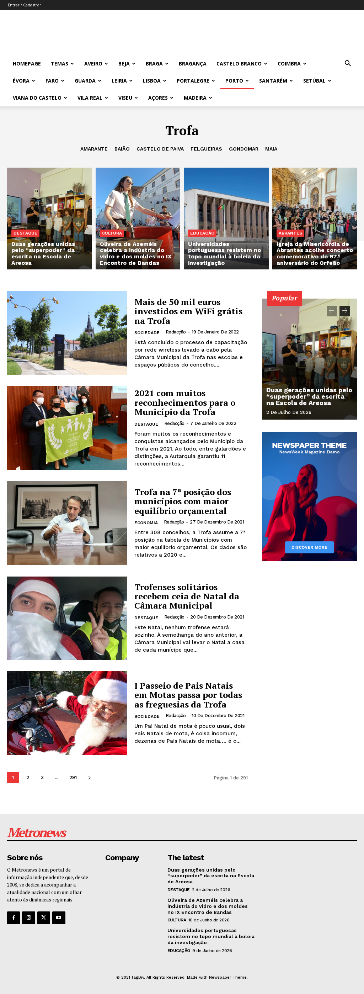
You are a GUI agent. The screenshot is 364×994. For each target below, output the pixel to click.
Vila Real (89, 97)
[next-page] (89, 777)
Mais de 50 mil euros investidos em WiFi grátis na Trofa (188, 311)
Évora (21, 80)
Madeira (195, 97)
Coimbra (289, 63)
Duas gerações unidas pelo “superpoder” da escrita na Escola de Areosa (309, 396)
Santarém (273, 80)
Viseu (125, 97)
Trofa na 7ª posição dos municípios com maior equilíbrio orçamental (182, 501)
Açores (158, 97)
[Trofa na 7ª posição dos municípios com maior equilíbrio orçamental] (67, 523)
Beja (124, 63)
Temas (59, 63)
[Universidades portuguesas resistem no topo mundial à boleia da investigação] (226, 218)
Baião (122, 149)
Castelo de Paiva (160, 149)
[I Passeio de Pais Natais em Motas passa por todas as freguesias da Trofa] (67, 713)
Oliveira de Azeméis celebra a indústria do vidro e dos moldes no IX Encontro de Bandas (207, 906)
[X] (43, 917)
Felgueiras (206, 149)
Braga (154, 63)
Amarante (94, 149)
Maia (271, 149)
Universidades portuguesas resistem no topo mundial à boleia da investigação (211, 936)
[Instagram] (28, 917)
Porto (234, 80)
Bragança (193, 63)
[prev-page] (332, 311)
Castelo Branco (239, 63)
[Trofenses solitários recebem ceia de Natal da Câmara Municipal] (67, 618)
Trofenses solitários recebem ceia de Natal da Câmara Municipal (186, 596)
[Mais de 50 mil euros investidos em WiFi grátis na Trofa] (67, 333)
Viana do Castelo (37, 97)
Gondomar (243, 149)
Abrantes (290, 233)
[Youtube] (58, 917)
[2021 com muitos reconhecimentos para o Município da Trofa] (67, 428)
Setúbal (314, 80)
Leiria (119, 80)
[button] (347, 64)
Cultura (112, 233)
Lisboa (152, 80)
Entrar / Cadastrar (24, 4)
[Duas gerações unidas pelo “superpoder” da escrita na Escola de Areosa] (49, 218)
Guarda (85, 80)
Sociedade (147, 332)
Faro (52, 80)
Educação (202, 233)
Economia (146, 522)
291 (73, 777)
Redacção (176, 332)
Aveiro (93, 63)
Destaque (25, 233)
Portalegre (193, 80)
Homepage (27, 63)
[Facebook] (13, 917)
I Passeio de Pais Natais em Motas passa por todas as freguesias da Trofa (188, 695)
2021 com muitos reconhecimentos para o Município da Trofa (184, 402)
